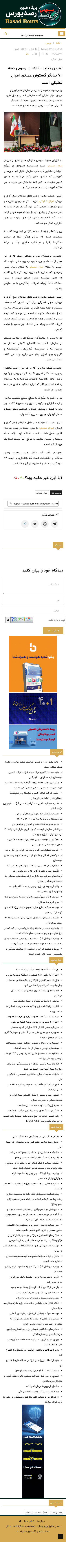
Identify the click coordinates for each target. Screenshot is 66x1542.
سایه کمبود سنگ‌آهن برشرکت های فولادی (37, 1370)
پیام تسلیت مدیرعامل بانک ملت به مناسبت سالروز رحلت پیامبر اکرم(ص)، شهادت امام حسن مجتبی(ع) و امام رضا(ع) (34, 1199)
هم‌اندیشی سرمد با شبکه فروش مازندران (37, 1298)
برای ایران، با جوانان (48, 902)
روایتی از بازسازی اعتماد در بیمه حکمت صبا (36, 1001)
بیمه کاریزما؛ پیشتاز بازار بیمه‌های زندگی (38, 1391)
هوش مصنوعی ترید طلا (36, 1512)
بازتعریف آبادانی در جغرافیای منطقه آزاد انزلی (35, 1136)
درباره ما (41, 1521)
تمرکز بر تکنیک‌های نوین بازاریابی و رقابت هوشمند (33, 1110)
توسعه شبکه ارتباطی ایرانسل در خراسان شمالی (34, 1313)
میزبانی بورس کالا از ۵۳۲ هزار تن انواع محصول (35, 1027)
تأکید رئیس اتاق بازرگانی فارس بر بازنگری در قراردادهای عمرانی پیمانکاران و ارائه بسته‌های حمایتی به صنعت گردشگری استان (33, 876)
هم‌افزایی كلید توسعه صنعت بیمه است (38, 1105)
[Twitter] (35, 524)
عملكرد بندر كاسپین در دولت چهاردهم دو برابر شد (33, 865)
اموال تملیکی (54, 165)
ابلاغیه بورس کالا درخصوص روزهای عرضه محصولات (32, 1016)
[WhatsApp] (45, 524)
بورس (48, 43)
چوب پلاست (56, 1512)
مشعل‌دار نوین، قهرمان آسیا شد (42, 1386)
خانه (58, 43)
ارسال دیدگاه (53, 630)
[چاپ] (26, 54)
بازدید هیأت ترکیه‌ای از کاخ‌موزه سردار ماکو (37, 1157)
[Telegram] (54, 524)
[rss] (20, 1521)
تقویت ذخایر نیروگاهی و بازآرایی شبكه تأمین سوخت (31, 897)
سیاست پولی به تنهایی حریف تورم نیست (37, 1292)
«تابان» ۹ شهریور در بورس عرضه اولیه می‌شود (35, 1022)
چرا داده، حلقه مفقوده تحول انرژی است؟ (37, 969)
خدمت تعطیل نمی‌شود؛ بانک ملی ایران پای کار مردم (32, 850)
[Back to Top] (60, 1536)
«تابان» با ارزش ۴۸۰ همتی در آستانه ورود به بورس (32, 975)
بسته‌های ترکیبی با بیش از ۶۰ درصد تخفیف (36, 1048)
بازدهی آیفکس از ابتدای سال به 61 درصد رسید (34, 1287)
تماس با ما (29, 1521)
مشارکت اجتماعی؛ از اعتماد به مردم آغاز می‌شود (34, 1152)
